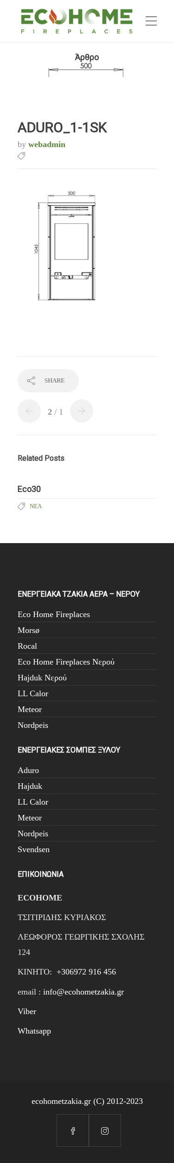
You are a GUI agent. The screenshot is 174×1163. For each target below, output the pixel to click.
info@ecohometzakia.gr (83, 991)
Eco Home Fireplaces (54, 614)
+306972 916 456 (86, 971)
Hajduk (30, 786)
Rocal (27, 646)
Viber (27, 1011)
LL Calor (33, 693)
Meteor (30, 709)
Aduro (28, 770)
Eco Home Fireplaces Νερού (66, 662)
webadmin (46, 144)
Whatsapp (34, 1030)
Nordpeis (33, 725)
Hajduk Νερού (42, 677)
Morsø (28, 630)
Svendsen (34, 849)
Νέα (36, 506)
